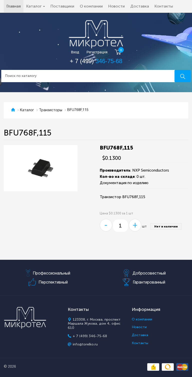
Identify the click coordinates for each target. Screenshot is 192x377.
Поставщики (62, 6)
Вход (75, 52)
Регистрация (97, 52)
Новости (116, 6)
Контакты (163, 6)
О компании (91, 6)
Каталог (27, 110)
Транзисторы (50, 110)
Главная (15, 6)
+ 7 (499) (96, 61)
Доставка (139, 6)
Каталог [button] (34, 6)
